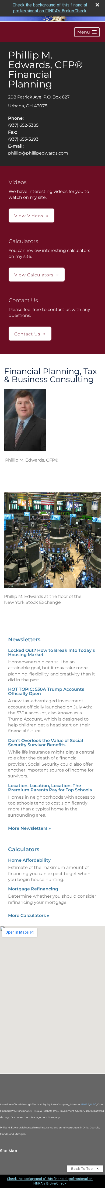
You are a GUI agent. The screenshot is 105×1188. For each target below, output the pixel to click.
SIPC (93, 1104)
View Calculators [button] (34, 274)
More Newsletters (29, 828)
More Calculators (28, 915)
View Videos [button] (28, 215)
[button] (87, 32)
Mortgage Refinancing (33, 888)
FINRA (85, 1104)
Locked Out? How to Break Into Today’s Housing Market (51, 652)
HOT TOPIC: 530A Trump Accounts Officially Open (46, 691)
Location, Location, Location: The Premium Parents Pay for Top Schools (50, 787)
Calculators (23, 849)
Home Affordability (29, 860)
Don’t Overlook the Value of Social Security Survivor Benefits (45, 742)
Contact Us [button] (27, 334)
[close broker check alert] (97, 5)
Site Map (8, 1150)
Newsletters (24, 639)
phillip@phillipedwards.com (38, 153)
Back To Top (82, 1169)
